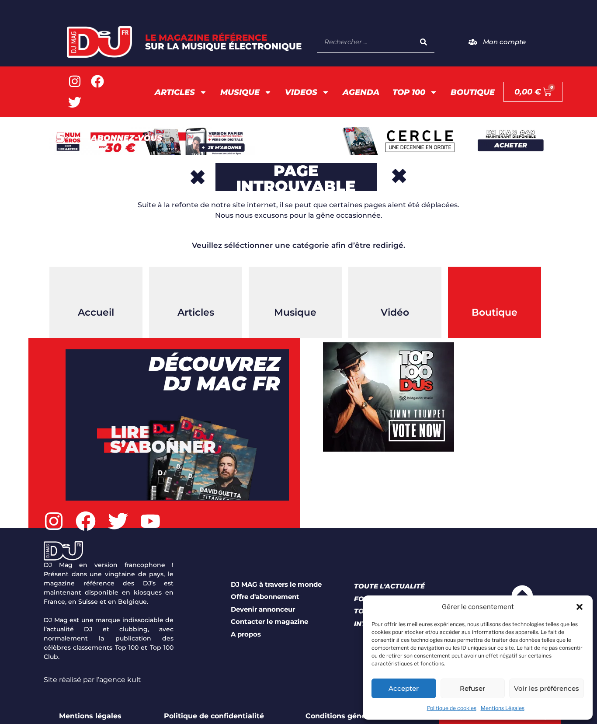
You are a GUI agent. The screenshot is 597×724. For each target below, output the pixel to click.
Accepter (404, 688)
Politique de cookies (451, 708)
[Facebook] (97, 81)
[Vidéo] (395, 288)
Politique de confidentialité (214, 716)
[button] (579, 606)
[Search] (423, 41)
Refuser (472, 688)
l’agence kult (118, 679)
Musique (240, 92)
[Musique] (295, 288)
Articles (175, 92)
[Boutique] (495, 288)
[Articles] (196, 288)
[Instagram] (74, 81)
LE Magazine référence (223, 42)
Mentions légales (90, 716)
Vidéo (395, 312)
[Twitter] (74, 102)
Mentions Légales (502, 708)
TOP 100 (408, 92)
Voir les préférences (546, 688)
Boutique (473, 92)
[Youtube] (150, 521)
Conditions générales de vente (361, 716)
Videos (301, 92)
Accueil (96, 312)
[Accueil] (96, 288)
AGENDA (361, 92)
